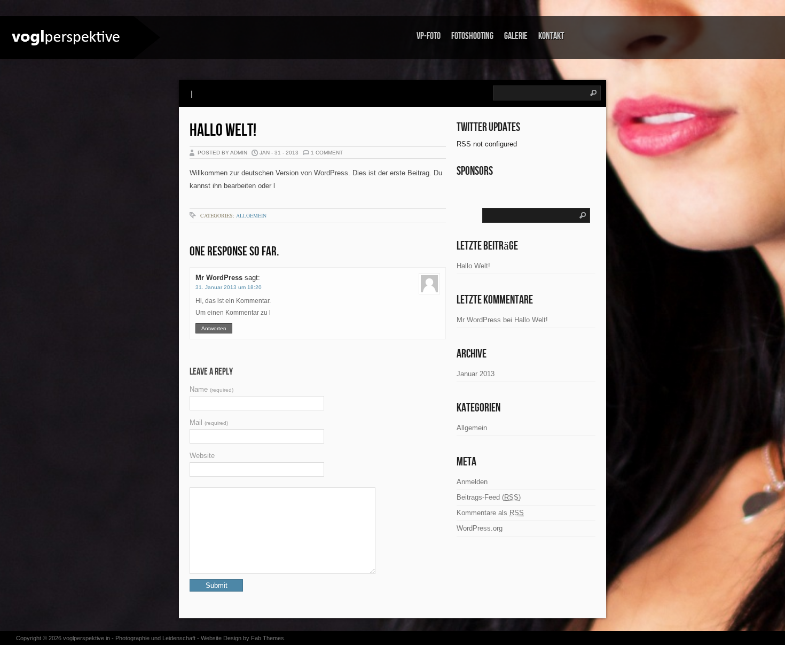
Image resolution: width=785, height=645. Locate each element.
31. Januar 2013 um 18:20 (228, 287)
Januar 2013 (475, 374)
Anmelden (472, 482)
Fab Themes (267, 638)
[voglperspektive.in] (67, 36)
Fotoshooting (472, 36)
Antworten (213, 328)
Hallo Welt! (223, 130)
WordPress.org (480, 528)
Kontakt (551, 36)
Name (211, 389)
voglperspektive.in (86, 638)
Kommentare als (490, 513)
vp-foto (429, 36)
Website (202, 456)
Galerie (516, 36)
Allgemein (251, 215)
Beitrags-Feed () (489, 497)
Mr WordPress (218, 278)
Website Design (221, 638)
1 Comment (327, 153)
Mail (209, 422)
